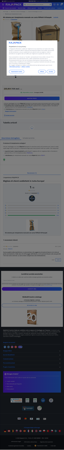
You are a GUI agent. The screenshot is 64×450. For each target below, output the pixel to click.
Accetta (51, 71)
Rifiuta (42, 71)
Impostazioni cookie (16, 71)
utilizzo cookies (25, 67)
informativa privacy (14, 67)
